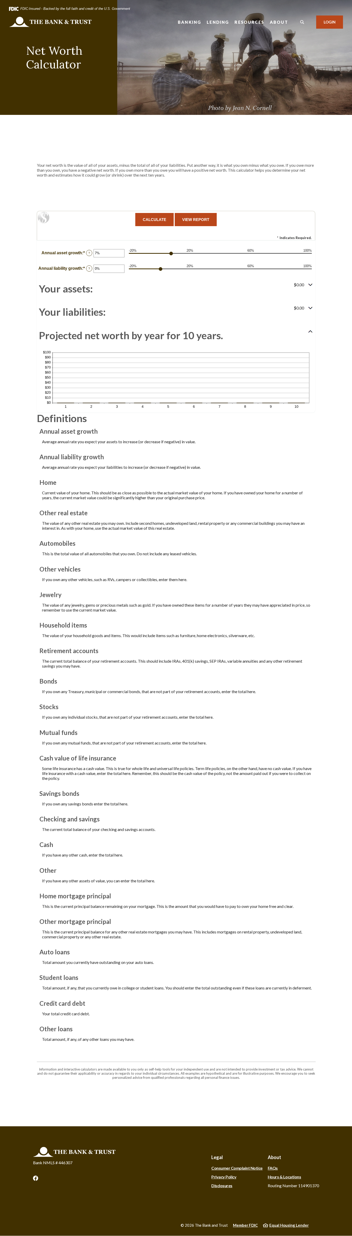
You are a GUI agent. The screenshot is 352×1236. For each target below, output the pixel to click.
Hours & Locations (284, 1177)
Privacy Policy (223, 1177)
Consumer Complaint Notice (237, 1168)
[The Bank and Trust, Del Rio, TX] (50, 22)
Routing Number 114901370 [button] (293, 1185)
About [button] (279, 22)
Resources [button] (249, 22)
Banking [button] (189, 22)
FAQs (273, 1168)
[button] (176, 288)
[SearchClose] (302, 22)
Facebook (35, 1178)
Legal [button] (217, 1157)
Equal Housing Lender (289, 1225)
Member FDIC (245, 1225)
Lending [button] (218, 22)
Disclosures (221, 1185)
